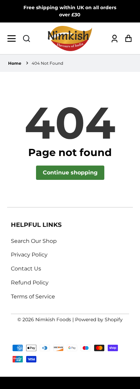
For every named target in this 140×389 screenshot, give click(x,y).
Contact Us (26, 268)
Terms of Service (33, 296)
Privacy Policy (29, 254)
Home (14, 63)
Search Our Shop (34, 241)
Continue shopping (70, 172)
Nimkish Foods (53, 319)
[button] (26, 38)
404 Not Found (47, 63)
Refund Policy (30, 282)
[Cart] (127, 38)
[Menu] (13, 38)
